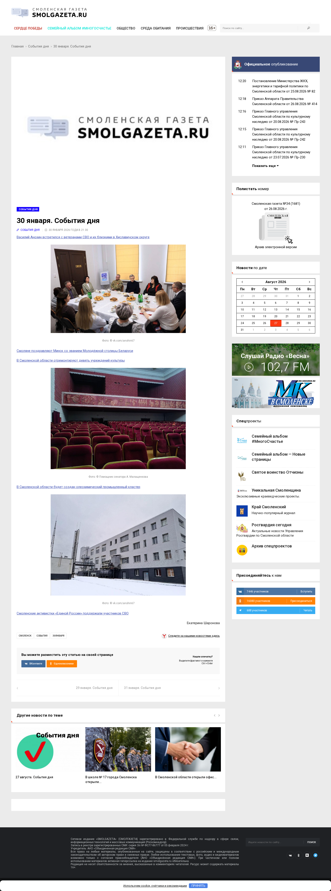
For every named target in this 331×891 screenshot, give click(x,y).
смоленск (25, 635)
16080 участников (279, 601)
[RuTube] (307, 855)
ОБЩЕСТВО (126, 28)
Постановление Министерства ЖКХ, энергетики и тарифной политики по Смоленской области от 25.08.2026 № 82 (283, 86)
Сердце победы (28, 28)
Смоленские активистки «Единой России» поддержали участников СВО (73, 613)
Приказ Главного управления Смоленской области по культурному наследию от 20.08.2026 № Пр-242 (281, 134)
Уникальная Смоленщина (276, 490)
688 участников (279, 610)
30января (58, 635)
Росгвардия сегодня (271, 524)
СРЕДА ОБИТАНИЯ (156, 28)
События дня (38, 46)
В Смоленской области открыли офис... (186, 777)
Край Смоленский (269, 506)
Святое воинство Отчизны (277, 472)
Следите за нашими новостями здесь (194, 635)
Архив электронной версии (276, 247)
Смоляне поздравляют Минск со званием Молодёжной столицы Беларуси (75, 351)
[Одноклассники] (299, 855)
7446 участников (279, 591)
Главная (17, 46)
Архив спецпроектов (272, 546)
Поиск (311, 842)
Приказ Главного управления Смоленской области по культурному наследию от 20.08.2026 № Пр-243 (281, 116)
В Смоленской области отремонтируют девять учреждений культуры (71, 360)
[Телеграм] (315, 855)
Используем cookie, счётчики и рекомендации (155, 885)
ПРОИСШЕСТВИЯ (190, 28)
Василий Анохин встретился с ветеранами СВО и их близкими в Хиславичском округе (83, 237)
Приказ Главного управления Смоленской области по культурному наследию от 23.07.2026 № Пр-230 (281, 152)
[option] (48, 755)
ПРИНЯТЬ (198, 885)
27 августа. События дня (34, 777)
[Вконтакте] (290, 855)
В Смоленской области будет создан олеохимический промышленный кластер (78, 487)
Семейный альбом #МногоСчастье (79, 28)
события (42, 635)
